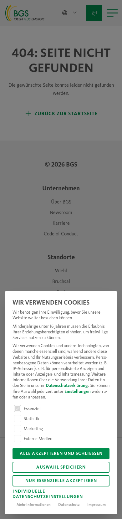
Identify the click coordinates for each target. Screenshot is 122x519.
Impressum (96, 505)
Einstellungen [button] (77, 391)
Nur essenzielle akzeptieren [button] (61, 481)
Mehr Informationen (34, 505)
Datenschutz (69, 505)
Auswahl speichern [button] (61, 467)
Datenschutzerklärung (67, 385)
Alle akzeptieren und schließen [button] (61, 453)
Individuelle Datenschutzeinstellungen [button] (48, 494)
